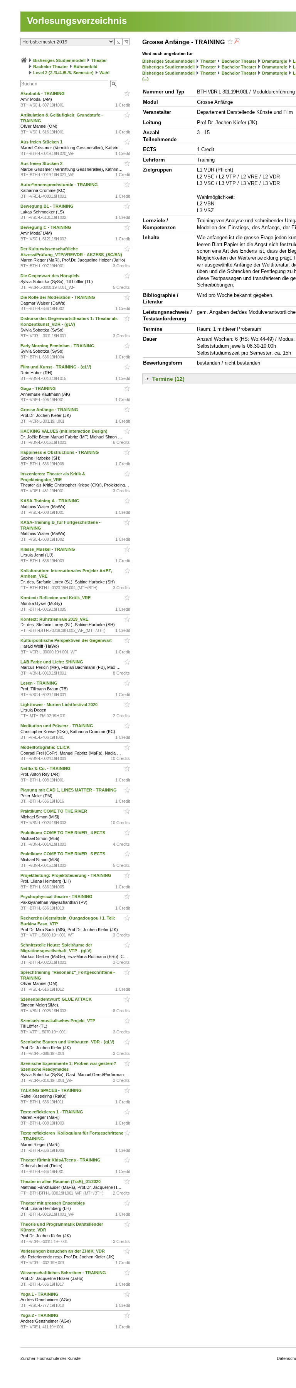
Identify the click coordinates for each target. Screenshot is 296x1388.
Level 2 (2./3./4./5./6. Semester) (63, 72)
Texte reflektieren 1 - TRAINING (52, 1112)
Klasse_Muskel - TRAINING (48, 549)
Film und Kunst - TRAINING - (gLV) (56, 367)
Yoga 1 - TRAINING (40, 1294)
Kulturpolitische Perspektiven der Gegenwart (66, 640)
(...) (145, 79)
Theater (99, 60)
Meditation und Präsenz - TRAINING (57, 725)
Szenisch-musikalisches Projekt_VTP (58, 1020)
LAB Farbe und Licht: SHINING (52, 662)
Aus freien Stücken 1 (42, 142)
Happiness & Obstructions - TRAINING (60, 452)
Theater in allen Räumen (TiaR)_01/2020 (61, 1181)
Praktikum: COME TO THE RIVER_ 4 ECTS (63, 832)
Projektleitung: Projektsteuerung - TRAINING (66, 875)
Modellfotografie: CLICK (45, 747)
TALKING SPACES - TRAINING (51, 1090)
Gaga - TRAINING (38, 388)
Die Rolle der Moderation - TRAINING (58, 297)
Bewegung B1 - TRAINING (47, 206)
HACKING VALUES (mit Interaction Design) (64, 431)
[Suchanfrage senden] (113, 83)
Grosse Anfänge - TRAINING (49, 409)
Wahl (104, 72)
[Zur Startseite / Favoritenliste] (23, 60)
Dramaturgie (274, 61)
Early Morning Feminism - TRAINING (58, 345)
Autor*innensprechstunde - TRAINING (59, 184)
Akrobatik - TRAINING (43, 93)
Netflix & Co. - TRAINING (46, 768)
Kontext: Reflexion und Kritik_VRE (56, 597)
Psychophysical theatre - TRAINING (57, 896)
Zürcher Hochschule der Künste (50, 1358)
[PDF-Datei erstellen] (237, 42)
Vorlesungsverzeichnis (77, 20)
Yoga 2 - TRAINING (40, 1315)
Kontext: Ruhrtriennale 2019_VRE (54, 619)
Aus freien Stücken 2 (42, 163)
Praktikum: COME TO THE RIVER (54, 811)
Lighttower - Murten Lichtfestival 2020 (59, 704)
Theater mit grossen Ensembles (53, 1203)
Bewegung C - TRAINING (46, 227)
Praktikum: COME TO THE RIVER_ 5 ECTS (63, 853)
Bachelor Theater (50, 66)
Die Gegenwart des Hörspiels (50, 275)
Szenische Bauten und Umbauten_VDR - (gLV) (68, 1042)
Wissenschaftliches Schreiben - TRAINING (63, 1272)
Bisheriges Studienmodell (59, 60)
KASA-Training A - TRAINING (50, 500)
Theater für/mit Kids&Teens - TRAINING (61, 1160)
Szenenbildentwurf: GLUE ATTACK (56, 999)
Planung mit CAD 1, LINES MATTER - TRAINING (69, 790)
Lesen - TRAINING (39, 683)
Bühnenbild (86, 66)
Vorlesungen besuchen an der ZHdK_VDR (63, 1251)
